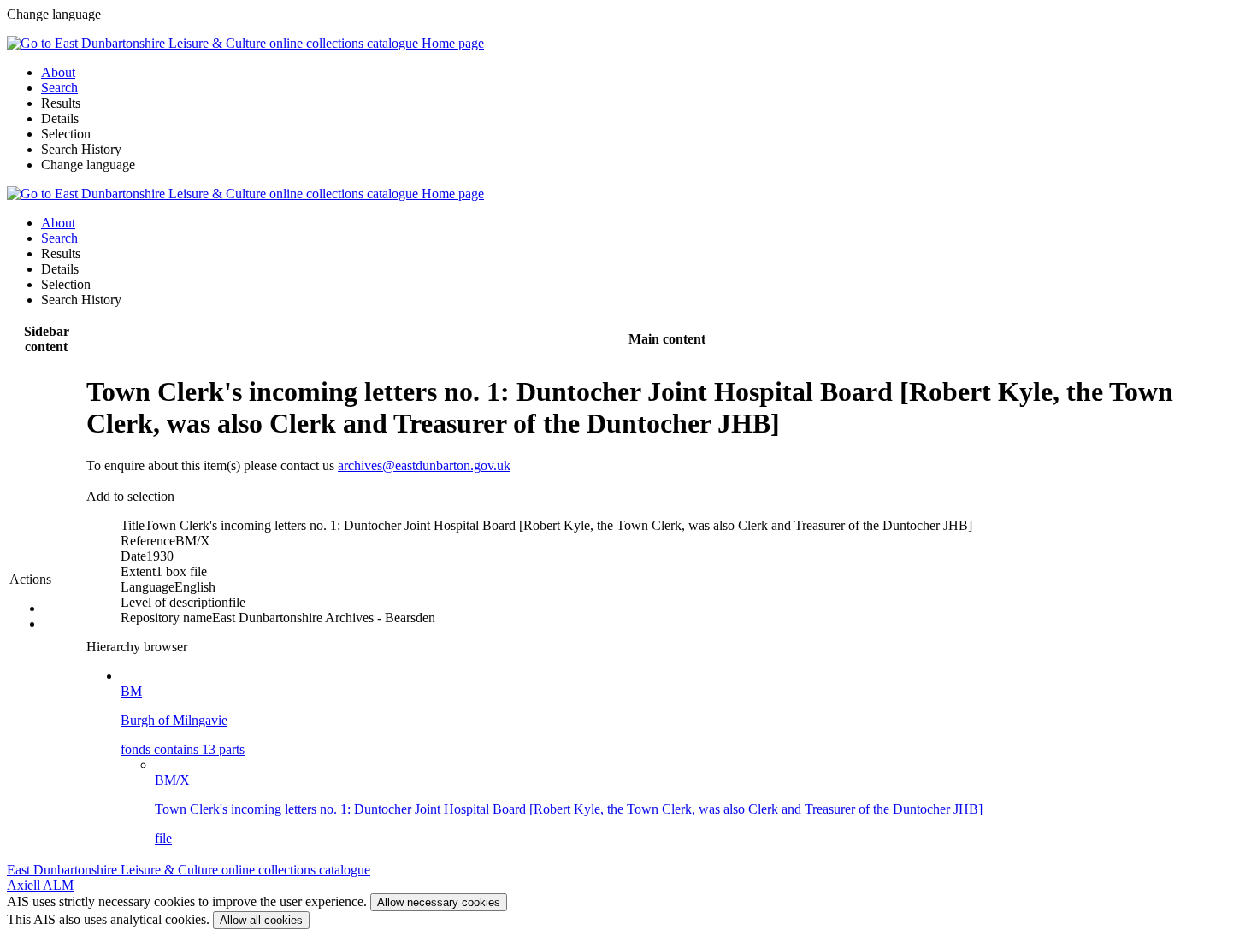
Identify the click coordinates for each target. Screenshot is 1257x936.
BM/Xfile (569, 809)
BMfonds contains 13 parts (183, 720)
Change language (88, 164)
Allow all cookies (261, 920)
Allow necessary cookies (438, 902)
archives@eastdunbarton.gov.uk (424, 465)
